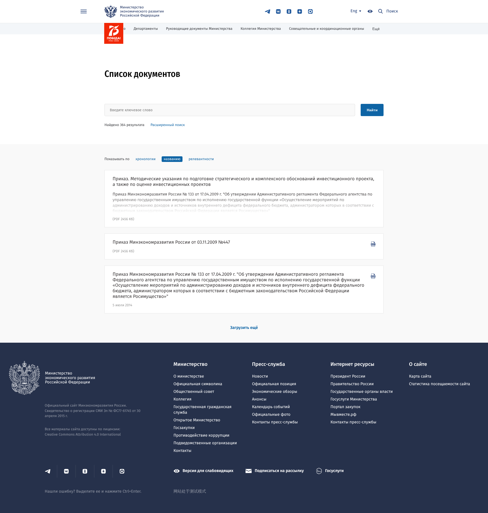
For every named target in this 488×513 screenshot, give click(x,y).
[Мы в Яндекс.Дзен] (300, 11)
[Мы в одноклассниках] (289, 11)
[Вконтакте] (278, 11)
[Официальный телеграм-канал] (268, 11)
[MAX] (310, 11)
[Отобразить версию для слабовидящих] (370, 12)
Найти (372, 110)
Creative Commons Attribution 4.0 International (83, 434)
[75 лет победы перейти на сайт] (113, 33)
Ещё (376, 29)
